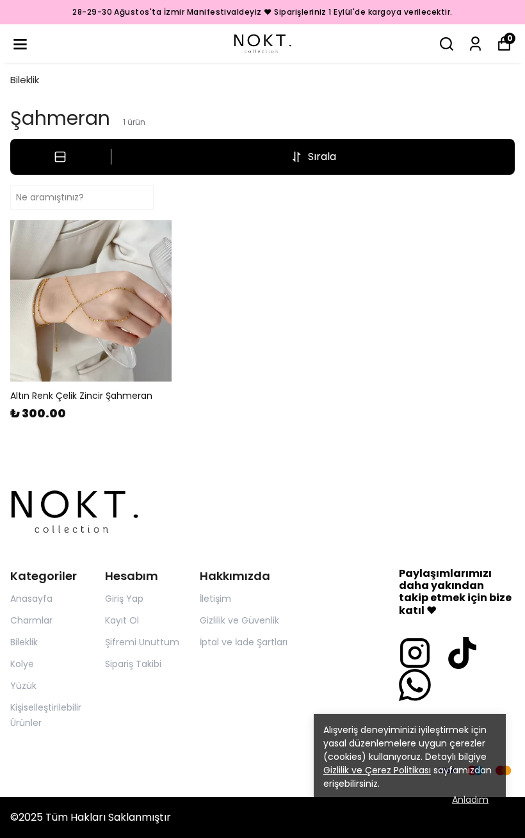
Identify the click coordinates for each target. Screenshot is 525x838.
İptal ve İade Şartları (243, 642)
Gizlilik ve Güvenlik (239, 620)
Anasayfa (31, 598)
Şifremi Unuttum (142, 642)
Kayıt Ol (122, 620)
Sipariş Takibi (133, 663)
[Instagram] (415, 653)
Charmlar (31, 620)
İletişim (215, 598)
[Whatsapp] (415, 685)
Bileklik (24, 79)
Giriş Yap (124, 598)
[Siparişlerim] (475, 44)
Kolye (22, 663)
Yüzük (23, 685)
